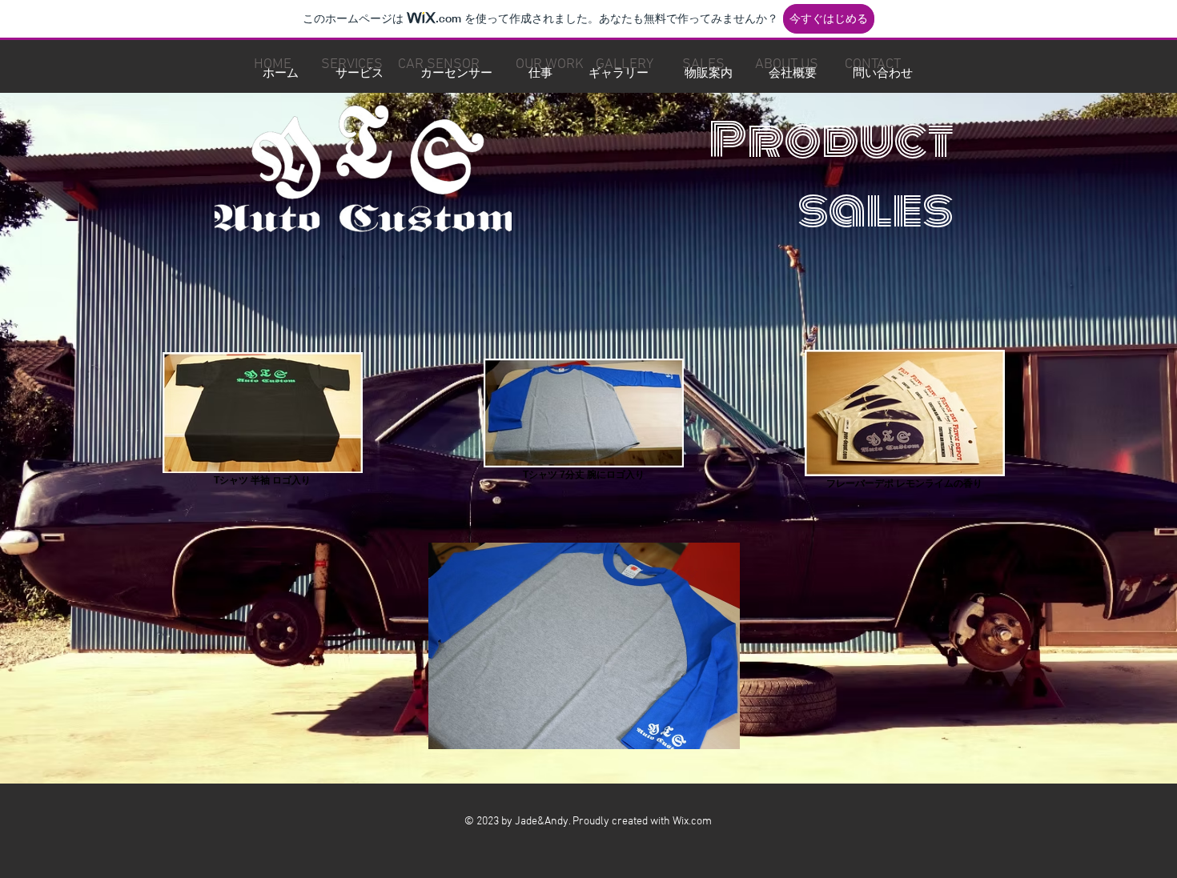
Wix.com (692, 821)
